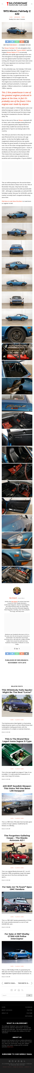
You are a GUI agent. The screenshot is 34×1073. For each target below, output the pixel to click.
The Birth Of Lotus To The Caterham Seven (25, 983)
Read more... (10, 1047)
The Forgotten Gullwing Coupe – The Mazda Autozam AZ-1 (17, 837)
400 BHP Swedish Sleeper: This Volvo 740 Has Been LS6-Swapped (17, 788)
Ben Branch (13, 45)
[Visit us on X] (15, 990)
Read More (5, 732)
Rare (23, 17)
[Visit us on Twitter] (15, 1061)
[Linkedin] (17, 648)
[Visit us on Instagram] (19, 990)
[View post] (17, 706)
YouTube (29, 1013)
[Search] (29, 995)
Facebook (28, 1007)
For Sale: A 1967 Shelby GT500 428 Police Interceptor (17, 936)
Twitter (29, 1010)
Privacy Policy (7, 1066)
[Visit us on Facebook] (12, 990)
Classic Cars (19, 719)
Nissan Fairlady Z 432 (11, 48)
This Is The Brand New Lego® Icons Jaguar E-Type (17, 740)
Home (3, 1007)
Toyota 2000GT (21, 50)
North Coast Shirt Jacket (10, 983)
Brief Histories (7, 1010)
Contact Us (28, 1066)
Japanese (17, 17)
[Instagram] (14, 648)
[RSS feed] (2, 3)
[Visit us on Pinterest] (18, 1061)
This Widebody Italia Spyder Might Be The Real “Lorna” (17, 691)
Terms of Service (18, 1066)
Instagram (28, 1016)
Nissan (21, 120)
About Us (5, 1013)
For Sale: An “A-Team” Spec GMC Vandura (17, 888)
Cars (11, 17)
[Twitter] (19, 648)
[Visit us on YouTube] (12, 1061)
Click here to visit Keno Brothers (12, 201)
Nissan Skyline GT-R (13, 52)
